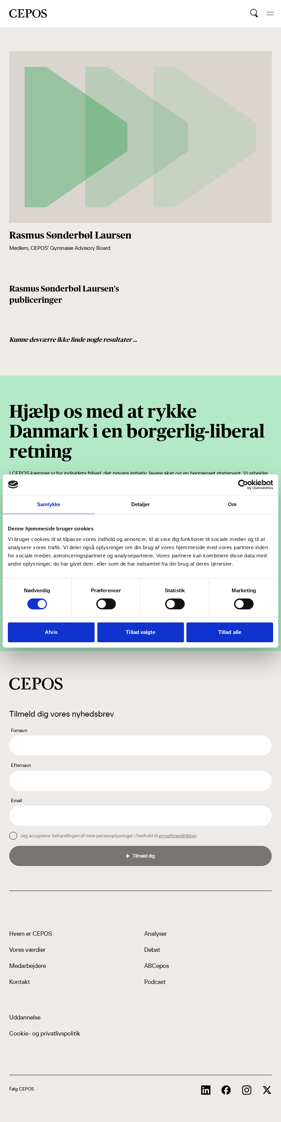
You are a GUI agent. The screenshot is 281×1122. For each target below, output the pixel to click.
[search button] (254, 13)
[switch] (106, 603)
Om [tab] (232, 504)
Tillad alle (229, 632)
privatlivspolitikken (178, 836)
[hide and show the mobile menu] (270, 13)
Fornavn (19, 730)
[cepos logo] (36, 684)
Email (16, 800)
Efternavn (21, 765)
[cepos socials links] (206, 1090)
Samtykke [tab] (49, 504)
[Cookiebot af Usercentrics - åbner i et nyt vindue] (243, 484)
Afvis (51, 632)
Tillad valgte (140, 632)
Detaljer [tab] (140, 504)
